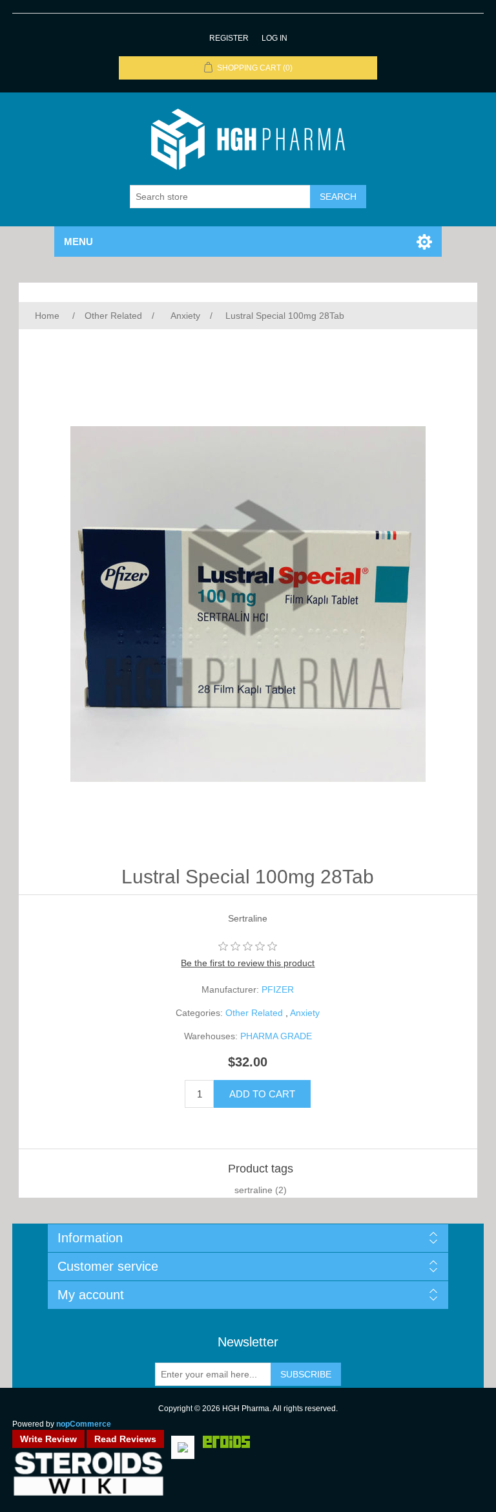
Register (229, 38)
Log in (274, 38)
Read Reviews (125, 1439)
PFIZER (278, 989)
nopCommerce (83, 1424)
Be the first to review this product (248, 963)
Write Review (48, 1439)
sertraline (253, 1190)
